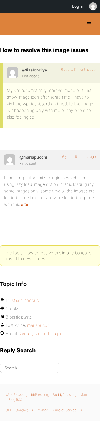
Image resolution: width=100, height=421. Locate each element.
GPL (9, 410)
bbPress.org (40, 394)
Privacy (42, 410)
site (24, 204)
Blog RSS (15, 399)
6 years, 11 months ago (78, 69)
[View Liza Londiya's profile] (12, 72)
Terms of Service (64, 410)
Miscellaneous (25, 300)
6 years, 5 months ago (79, 157)
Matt (83, 394)
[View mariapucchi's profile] (9, 159)
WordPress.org (17, 394)
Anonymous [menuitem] (93, 6)
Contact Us (24, 410)
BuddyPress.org (9, 24)
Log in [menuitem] (77, 6)
